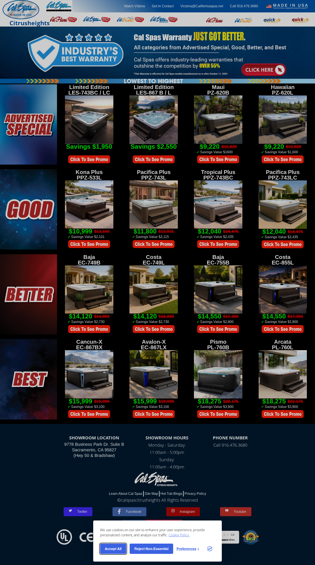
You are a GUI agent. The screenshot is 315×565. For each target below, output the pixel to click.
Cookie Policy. (179, 535)
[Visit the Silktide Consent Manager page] (210, 549)
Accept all (113, 548)
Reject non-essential (151, 548)
